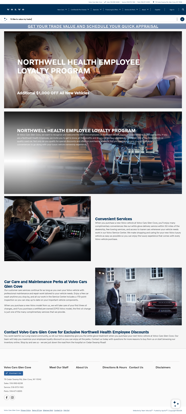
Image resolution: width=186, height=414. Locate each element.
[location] (153, 2)
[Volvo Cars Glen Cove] (16, 9)
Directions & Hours (115, 367)
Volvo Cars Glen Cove (12, 410)
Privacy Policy (26, 410)
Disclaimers (163, 367)
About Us (82, 367)
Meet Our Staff (58, 367)
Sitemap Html (48, 410)
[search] (183, 9)
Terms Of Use (37, 410)
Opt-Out (66, 410)
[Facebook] (6, 397)
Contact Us (15, 373)
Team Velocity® (147, 411)
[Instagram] (12, 397)
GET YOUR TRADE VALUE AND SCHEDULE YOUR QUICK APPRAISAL (93, 26)
